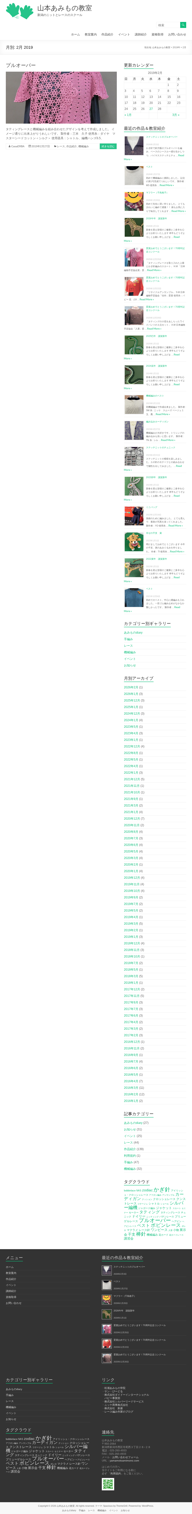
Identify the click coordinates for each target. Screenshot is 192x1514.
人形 (170, 1230)
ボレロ (53, 1464)
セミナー (59, 1451)
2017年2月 (131, 1035)
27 (151, 108)
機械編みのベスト (155, 395)
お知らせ (130, 665)
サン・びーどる (113, 1391)
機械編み (83, 146)
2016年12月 (132, 1041)
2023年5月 (131, 726)
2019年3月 (131, 923)
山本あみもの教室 (64, 8)
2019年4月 (131, 917)
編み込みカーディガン (157, 421)
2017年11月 (132, 995)
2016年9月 (131, 1055)
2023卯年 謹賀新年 (156, 477)
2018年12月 (132, 943)
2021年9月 (131, 799)
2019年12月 (132, 877)
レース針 (144, 1230)
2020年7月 (131, 838)
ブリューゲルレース (18, 1459)
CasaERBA (17, 146)
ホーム (75, 34)
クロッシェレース (164, 1199)
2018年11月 (132, 950)
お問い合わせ (177, 34)
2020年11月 (132, 825)
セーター (134, 1212)
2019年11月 (132, 884)
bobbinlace (130, 1190)
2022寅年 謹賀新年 (156, 559)
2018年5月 (131, 969)
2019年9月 (131, 897)
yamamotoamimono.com (124, 1460)
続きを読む (108, 146)
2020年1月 (131, 871)
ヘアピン (177, 1221)
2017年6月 (131, 1015)
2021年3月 (131, 805)
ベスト (149, 166)
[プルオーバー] (61, 73)
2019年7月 (131, 904)
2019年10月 (132, 890)
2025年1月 (131, 707)
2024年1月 (131, 720)
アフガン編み (155, 1195)
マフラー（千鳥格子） (157, 192)
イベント (124, 34)
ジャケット (164, 1208)
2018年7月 (131, 963)
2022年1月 (131, 772)
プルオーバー (21, 65)
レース (61, 146)
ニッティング (152, 1217)
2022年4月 (131, 766)
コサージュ (142, 1204)
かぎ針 (162, 1189)
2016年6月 (131, 1068)
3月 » (175, 114)
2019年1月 (131, 936)
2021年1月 (131, 812)
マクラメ (132, 1230)
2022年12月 (132, 746)
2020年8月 (131, 831)
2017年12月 (132, 989)
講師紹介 (141, 34)
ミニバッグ (151, 507)
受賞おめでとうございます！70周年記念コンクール (140, 1325)
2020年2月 (131, 864)
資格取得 (158, 34)
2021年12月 (132, 779)
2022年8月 (131, 753)
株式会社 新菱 (113, 1408)
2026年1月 (131, 693)
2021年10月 (132, 792)
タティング (149, 1212)
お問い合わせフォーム (125, 1457)
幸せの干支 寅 (154, 533)
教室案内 (91, 34)
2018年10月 (132, 956)
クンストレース (20, 1447)
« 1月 (128, 114)
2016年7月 (131, 1061)
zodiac (147, 1190)
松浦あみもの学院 (114, 1387)
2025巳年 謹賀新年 (156, 336)
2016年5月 (131, 1074)
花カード (163, 1234)
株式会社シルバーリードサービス (124, 1401)
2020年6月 (131, 844)
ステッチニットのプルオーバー (162, 137)
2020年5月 (131, 851)
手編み (128, 639)
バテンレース (166, 1216)
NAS (138, 1190)
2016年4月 (131, 1081)
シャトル (154, 1203)
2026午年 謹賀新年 (156, 218)
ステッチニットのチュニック (160, 447)
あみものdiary (133, 632)
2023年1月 (131, 739)
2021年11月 (132, 785)
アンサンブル (168, 1195)
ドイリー (139, 1216)
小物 (176, 1230)
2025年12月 (132, 700)
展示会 (33, 1468)
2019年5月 (131, 910)
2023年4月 (131, 733)
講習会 (129, 1238)
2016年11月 (132, 1048)
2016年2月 (131, 1094)
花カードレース (176, 1235)
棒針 (141, 1234)
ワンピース (159, 1230)
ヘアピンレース (82, 1459)
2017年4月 (131, 1022)
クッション (147, 1199)
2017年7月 (131, 1009)
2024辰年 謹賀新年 (156, 366)
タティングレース (170, 1212)
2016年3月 (131, 1087)
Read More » (167, 185)
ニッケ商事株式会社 (116, 1404)
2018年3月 (131, 976)
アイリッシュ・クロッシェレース (71, 1439)
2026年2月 (131, 687)
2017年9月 (131, 1002)
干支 (131, 1234)
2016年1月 (131, 1100)
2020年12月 (132, 818)
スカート (177, 1208)
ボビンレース (166, 1225)
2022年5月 (131, 759)
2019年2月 (131, 930)
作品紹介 (107, 34)
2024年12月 (132, 713)
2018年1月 (131, 982)
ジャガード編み (146, 1208)
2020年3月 (131, 858)
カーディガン (45, 1442)
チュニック (41, 1455)
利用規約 (130, 1155)
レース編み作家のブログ (118, 1411)
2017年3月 (131, 1028)
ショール (164, 1204)
